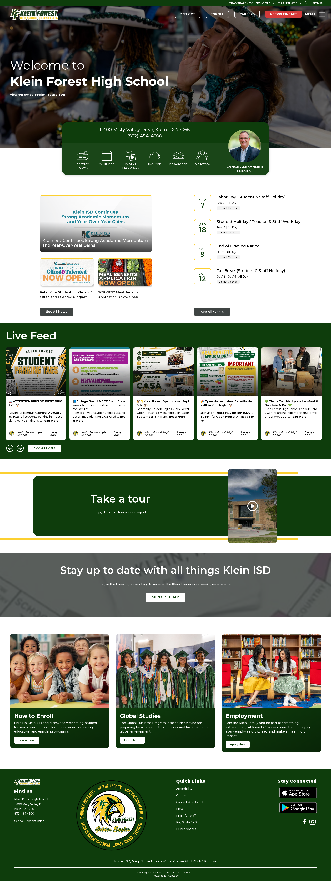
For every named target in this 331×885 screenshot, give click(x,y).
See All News (56, 312)
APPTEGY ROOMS (83, 166)
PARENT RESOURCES (130, 166)
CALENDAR (106, 164)
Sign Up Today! (165, 597)
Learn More (132, 740)
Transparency (241, 3)
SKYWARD (154, 164)
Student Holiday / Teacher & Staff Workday (258, 221)
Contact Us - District (189, 802)
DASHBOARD (178, 164)
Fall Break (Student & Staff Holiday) (251, 270)
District (187, 14)
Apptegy (173, 875)
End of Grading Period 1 (239, 246)
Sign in (317, 3)
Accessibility (184, 788)
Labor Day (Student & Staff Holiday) (251, 197)
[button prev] (56, 392)
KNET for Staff (186, 815)
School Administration (29, 821)
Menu (310, 14)
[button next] (62, 392)
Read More (50, 420)
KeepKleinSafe (283, 14)
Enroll (217, 14)
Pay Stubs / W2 (186, 822)
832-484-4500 (24, 813)
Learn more (26, 740)
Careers (247, 14)
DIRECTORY (202, 164)
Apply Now (237, 744)
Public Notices (186, 829)
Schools (263, 3)
